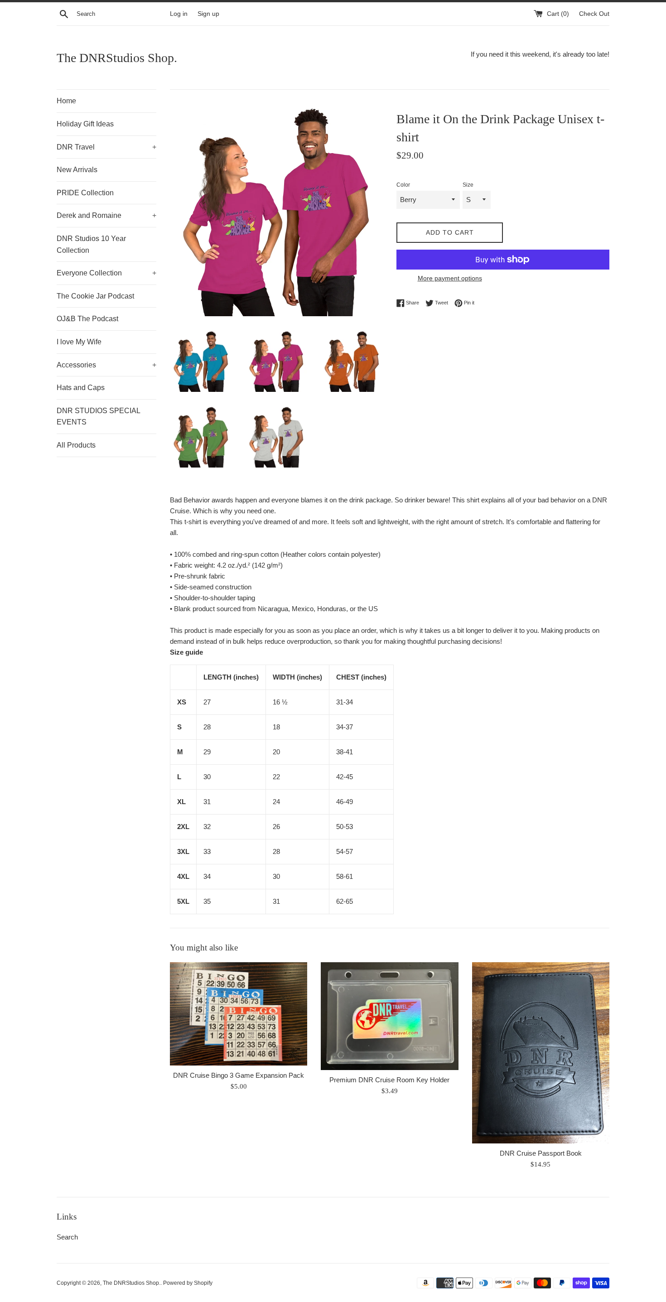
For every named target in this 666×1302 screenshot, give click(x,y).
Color (403, 185)
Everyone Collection (106, 273)
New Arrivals (77, 170)
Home (66, 101)
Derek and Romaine (106, 215)
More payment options (450, 278)
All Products (76, 445)
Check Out (594, 13)
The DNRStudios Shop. (117, 58)
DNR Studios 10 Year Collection (91, 244)
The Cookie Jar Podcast (95, 296)
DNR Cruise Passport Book (541, 1153)
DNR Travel (106, 147)
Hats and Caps (81, 387)
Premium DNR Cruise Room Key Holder (389, 1080)
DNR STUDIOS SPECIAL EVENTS (98, 416)
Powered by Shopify (187, 1283)
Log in (179, 13)
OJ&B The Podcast (87, 319)
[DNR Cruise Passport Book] (540, 1052)
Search (67, 1237)
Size (468, 185)
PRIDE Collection (85, 193)
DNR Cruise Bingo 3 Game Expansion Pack (238, 1075)
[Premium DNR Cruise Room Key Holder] (389, 1016)
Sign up (208, 13)
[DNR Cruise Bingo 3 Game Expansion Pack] (238, 1013)
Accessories (106, 365)
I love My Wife (79, 342)
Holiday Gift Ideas (85, 124)
